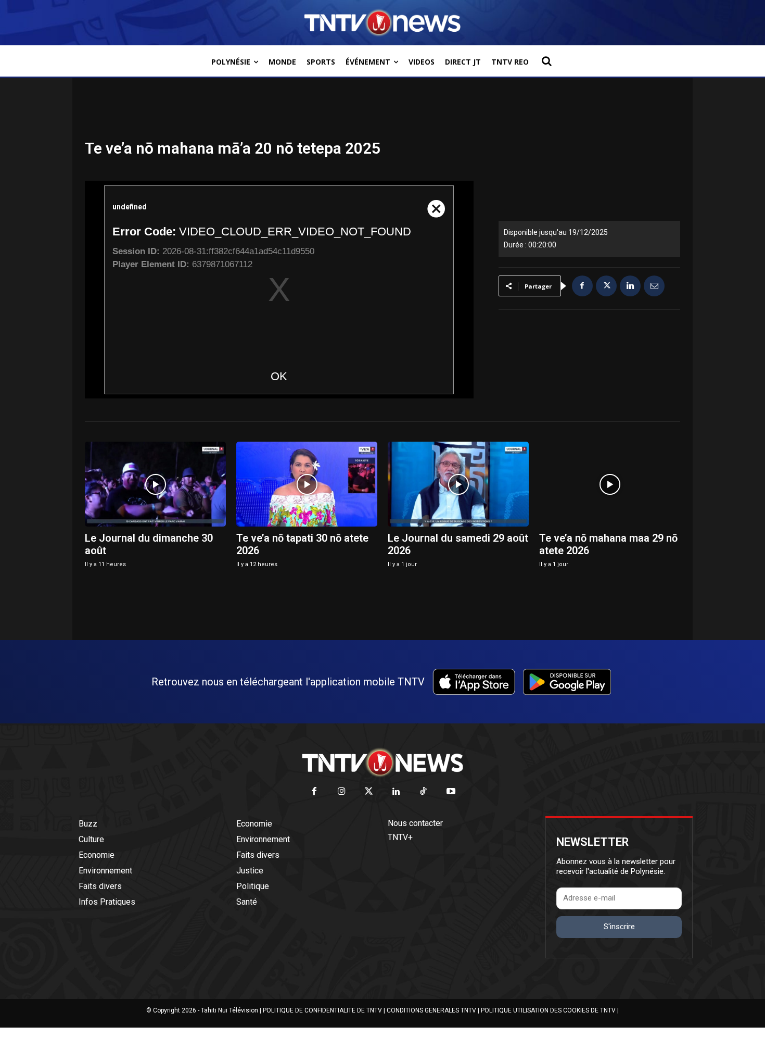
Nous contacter (415, 823)
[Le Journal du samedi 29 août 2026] (458, 484)
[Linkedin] (630, 286)
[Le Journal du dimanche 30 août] (155, 484)
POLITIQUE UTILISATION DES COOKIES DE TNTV (548, 1010)
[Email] (654, 286)
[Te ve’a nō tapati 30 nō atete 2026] (306, 484)
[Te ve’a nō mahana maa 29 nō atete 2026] (609, 484)
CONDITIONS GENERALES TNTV (431, 1010)
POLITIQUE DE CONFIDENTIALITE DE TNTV (322, 1010)
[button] (546, 60)
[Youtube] (451, 792)
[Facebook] (582, 286)
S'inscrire (619, 926)
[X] (606, 286)
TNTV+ (400, 837)
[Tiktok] (424, 792)
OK (279, 376)
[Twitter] (369, 792)
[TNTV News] (382, 762)
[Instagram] (341, 792)
